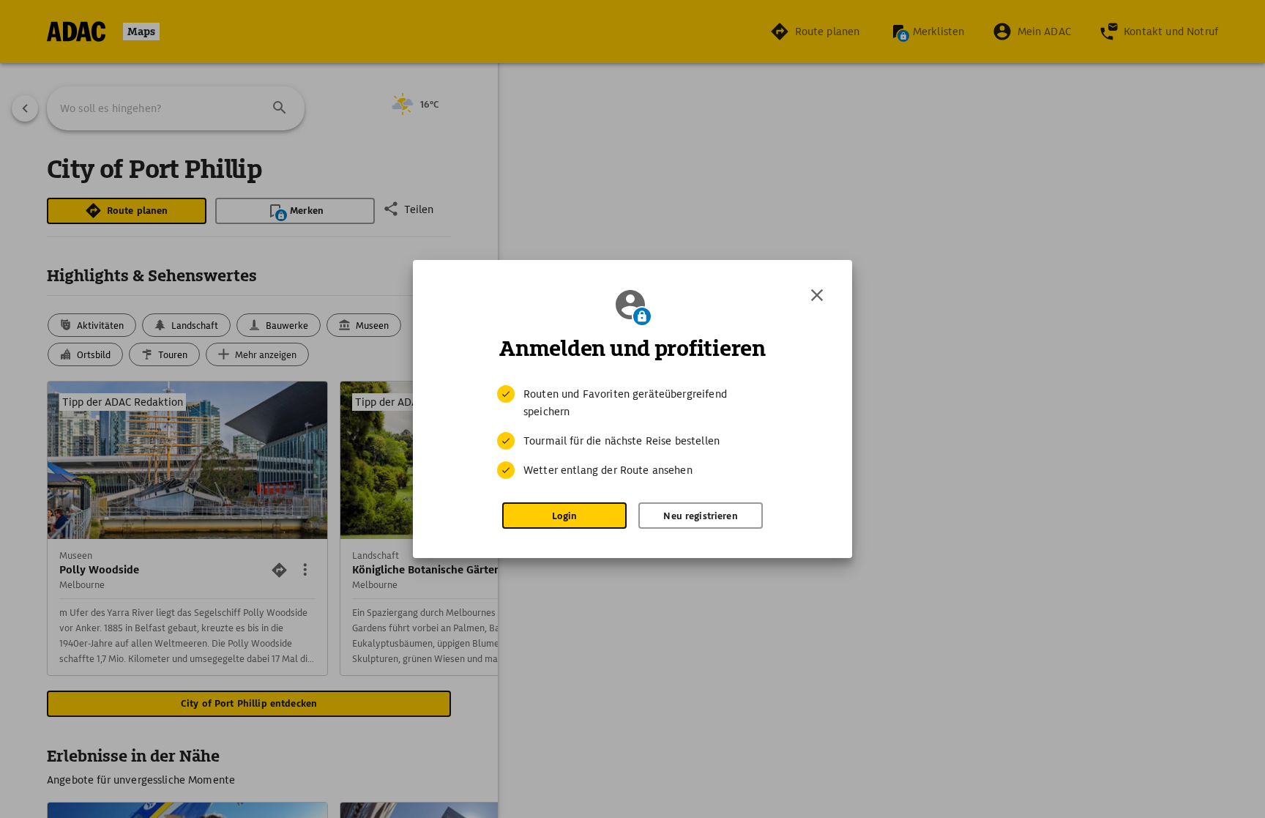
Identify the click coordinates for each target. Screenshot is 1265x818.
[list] (632, 432)
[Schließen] (817, 295)
